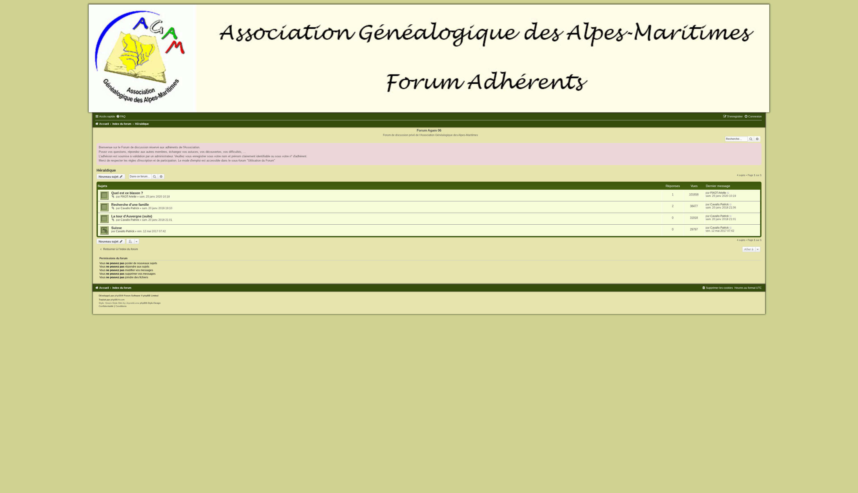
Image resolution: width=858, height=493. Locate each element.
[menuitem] (120, 116)
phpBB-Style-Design (150, 303)
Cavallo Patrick (130, 208)
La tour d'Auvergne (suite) (131, 216)
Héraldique (106, 170)
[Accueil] (429, 58)
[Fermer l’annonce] (758, 146)
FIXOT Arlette (129, 196)
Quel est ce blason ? (127, 193)
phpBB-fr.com (117, 299)
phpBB (118, 295)
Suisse (116, 228)
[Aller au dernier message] (728, 192)
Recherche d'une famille (130, 204)
